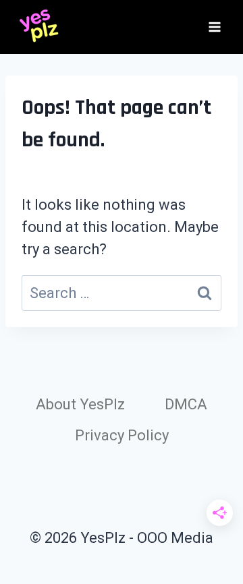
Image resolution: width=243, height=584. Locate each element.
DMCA (186, 404)
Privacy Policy (122, 435)
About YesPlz (80, 404)
